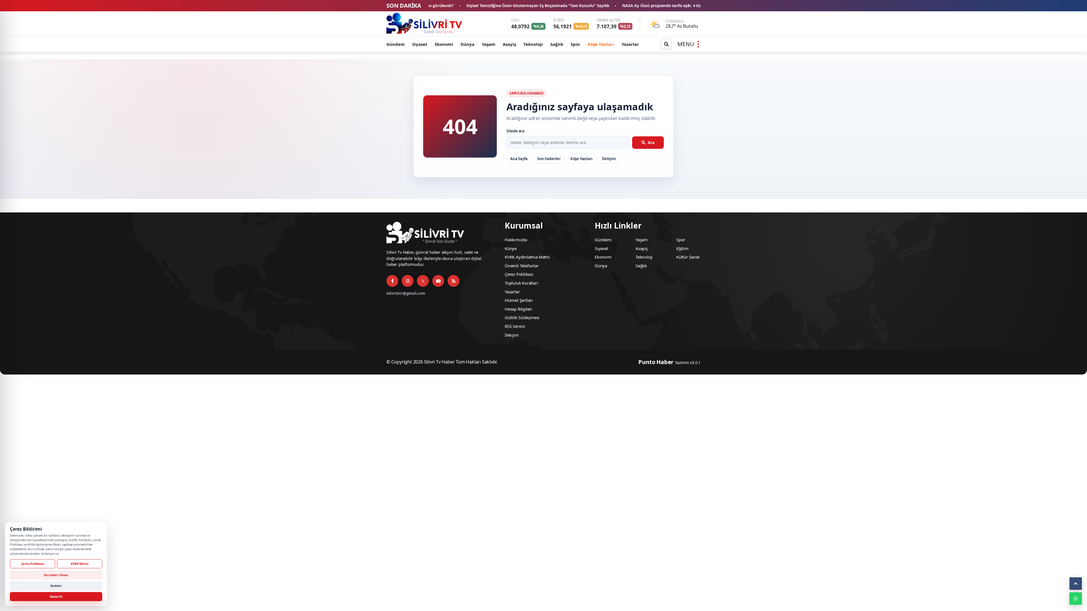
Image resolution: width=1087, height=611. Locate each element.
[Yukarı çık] (1075, 583)
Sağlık (556, 44)
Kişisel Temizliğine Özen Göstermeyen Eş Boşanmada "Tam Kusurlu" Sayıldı (459, 5)
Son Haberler (549, 158)
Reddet (56, 586)
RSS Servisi (515, 326)
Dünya (467, 44)
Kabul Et (56, 596)
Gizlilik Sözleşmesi (522, 317)
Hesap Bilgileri (518, 309)
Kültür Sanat (687, 257)
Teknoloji (533, 44)
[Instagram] (408, 281)
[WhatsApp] (1075, 598)
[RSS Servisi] (453, 281)
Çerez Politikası (519, 274)
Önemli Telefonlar (522, 265)
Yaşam (488, 44)
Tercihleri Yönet (56, 575)
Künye (511, 248)
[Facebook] (392, 281)
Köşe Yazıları (601, 44)
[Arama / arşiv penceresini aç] (666, 44)
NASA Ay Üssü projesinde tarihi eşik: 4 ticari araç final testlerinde (605, 5)
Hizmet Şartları (519, 300)
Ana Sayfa (519, 158)
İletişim (609, 158)
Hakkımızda (516, 239)
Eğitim (682, 248)
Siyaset (419, 44)
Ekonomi (444, 44)
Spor (575, 44)
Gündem (395, 44)
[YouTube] (438, 281)
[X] (423, 281)
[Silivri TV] (424, 23)
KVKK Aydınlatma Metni (527, 257)
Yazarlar (630, 44)
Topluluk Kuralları (521, 283)
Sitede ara (515, 131)
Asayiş (509, 44)
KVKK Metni (79, 563)
